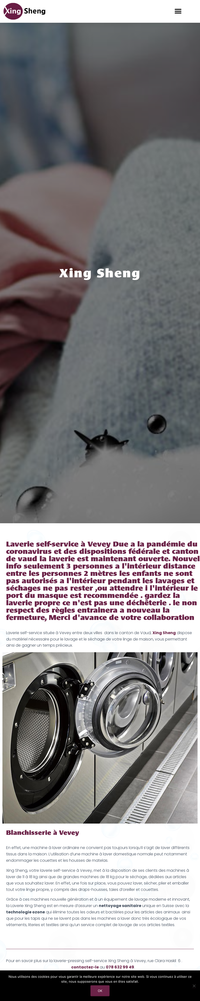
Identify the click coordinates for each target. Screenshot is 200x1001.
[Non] (193, 985)
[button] (178, 11)
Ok (100, 991)
